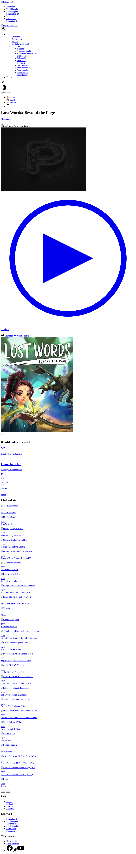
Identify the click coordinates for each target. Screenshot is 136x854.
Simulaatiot (11, 828)
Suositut (9, 806)
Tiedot (9, 77)
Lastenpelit (11, 18)
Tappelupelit (22, 75)
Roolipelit (10, 16)
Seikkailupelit (12, 11)
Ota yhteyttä (11, 841)
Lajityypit (16, 46)
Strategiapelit (11, 21)
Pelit (8, 34)
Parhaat (15, 41)
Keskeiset (10, 809)
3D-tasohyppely (7, 119)
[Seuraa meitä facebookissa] (10, 850)
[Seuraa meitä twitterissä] (15, 850)
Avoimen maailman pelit (27, 53)
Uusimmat (16, 37)
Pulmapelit (10, 7)
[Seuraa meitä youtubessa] (20, 850)
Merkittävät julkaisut (20, 44)
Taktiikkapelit (12, 9)
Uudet (9, 801)
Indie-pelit (21, 60)
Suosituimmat (17, 39)
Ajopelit (20, 49)
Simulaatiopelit (12, 14)
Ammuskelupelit (24, 51)
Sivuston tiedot (12, 843)
